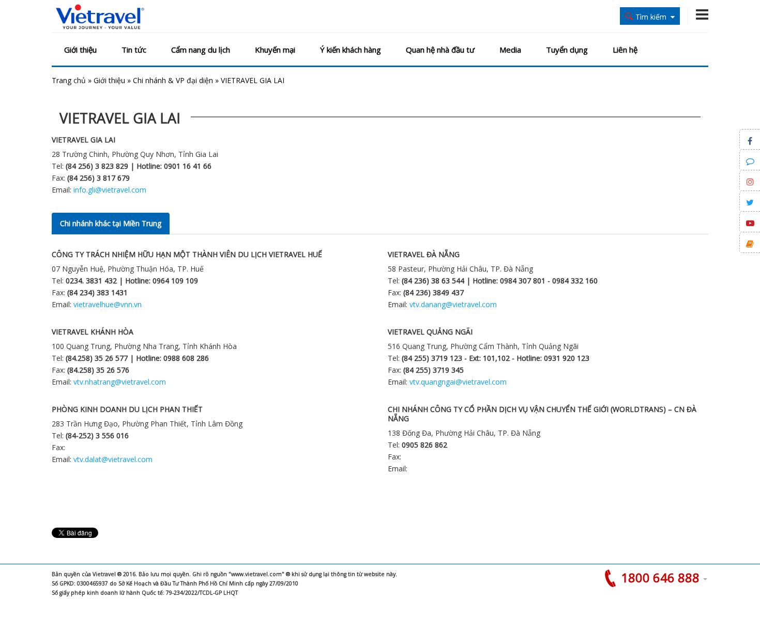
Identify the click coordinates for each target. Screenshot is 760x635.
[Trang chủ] (100, 17)
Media (510, 49)
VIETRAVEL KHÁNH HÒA (92, 332)
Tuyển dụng (567, 49)
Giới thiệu (80, 49)
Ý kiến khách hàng (350, 49)
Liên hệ (625, 49)
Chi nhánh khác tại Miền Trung (110, 223)
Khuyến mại (275, 49)
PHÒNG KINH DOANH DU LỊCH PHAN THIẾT (127, 409)
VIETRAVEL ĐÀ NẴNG (424, 254)
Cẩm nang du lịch (200, 49)
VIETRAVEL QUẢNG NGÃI (430, 332)
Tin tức (133, 49)
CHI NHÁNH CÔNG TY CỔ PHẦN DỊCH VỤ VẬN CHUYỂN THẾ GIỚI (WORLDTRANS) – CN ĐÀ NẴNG (542, 413)
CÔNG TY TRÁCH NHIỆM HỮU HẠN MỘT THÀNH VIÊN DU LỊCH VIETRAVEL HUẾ (187, 254)
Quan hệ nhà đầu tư (440, 49)
